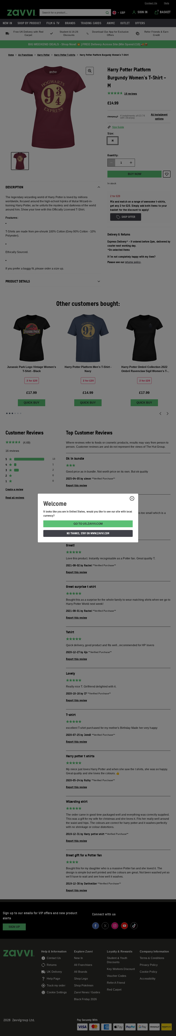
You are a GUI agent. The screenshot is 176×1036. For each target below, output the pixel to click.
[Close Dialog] (132, 498)
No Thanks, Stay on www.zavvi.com (88, 533)
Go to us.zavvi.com (88, 523)
